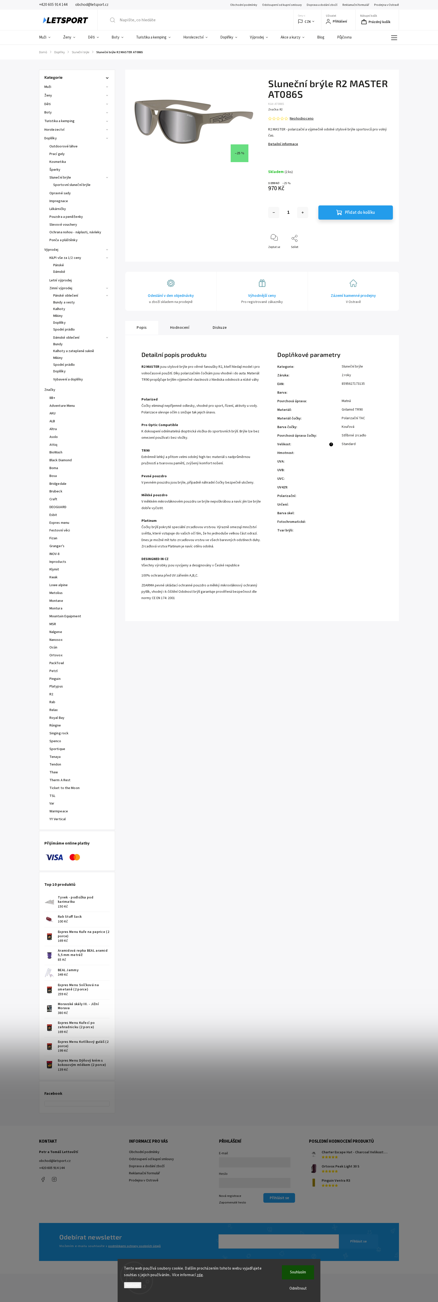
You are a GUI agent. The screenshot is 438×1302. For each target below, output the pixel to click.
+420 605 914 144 (52, 1168)
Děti (47, 104)
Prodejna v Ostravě (386, 5)
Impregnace (58, 201)
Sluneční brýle (60, 177)
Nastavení (132, 1285)
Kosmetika (57, 161)
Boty (48, 112)
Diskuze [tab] (220, 327)
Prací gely (57, 154)
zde (200, 1275)
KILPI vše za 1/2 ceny (65, 257)
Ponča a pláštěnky (63, 240)
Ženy (48, 95)
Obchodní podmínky (243, 5)
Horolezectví (54, 129)
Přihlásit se (358, 1241)
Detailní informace (283, 144)
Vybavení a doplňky (68, 379)
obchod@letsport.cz (55, 1160)
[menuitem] (48, 37)
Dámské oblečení (66, 337)
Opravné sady (60, 193)
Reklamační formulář (355, 5)
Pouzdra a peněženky (66, 216)
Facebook (43, 1179)
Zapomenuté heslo (232, 1202)
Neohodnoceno (302, 118)
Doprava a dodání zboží (322, 5)
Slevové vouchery (63, 224)
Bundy (58, 344)
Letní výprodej (60, 280)
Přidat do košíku (360, 212)
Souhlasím (298, 1272)
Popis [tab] (142, 327)
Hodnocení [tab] (180, 327)
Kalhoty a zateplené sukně (73, 351)
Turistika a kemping (59, 121)
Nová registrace (230, 1196)
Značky (50, 389)
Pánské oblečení (65, 295)
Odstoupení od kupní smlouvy (282, 5)
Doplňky (50, 138)
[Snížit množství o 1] (273, 212)
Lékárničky (57, 209)
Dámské (59, 271)
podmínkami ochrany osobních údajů (134, 1246)
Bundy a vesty (64, 302)
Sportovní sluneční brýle (71, 184)
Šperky (55, 169)
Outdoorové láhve (63, 146)
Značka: (275, 109)
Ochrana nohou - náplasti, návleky (75, 232)
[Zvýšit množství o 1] (302, 212)
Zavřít (385, 255)
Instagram (54, 1179)
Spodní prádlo (64, 329)
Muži (47, 86)
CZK (308, 21)
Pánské (58, 265)
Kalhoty (59, 309)
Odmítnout (298, 1288)
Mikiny (58, 315)
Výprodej (51, 249)
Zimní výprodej (60, 288)
